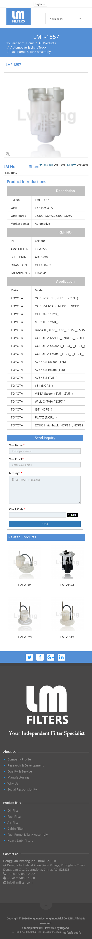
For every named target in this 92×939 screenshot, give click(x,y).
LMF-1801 (59, 164)
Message (15, 473)
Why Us (12, 783)
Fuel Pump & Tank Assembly (30, 52)
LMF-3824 (67, 585)
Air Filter (13, 822)
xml (41, 928)
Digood (64, 928)
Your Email (16, 459)
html (35, 928)
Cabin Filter (15, 828)
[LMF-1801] (25, 562)
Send (45, 524)
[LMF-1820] (25, 614)
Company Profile (19, 759)
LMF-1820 (25, 637)
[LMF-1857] (46, 114)
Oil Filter (13, 810)
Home (30, 43)
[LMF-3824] (67, 562)
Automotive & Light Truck (28, 47)
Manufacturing (18, 777)
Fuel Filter (14, 816)
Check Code (17, 509)
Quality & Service (19, 771)
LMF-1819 (67, 637)
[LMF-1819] (67, 614)
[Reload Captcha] (72, 515)
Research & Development (25, 765)
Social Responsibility (22, 789)
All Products (47, 43)
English (39, 4)
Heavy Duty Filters (20, 840)
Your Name (17, 445)
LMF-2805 (82, 164)
